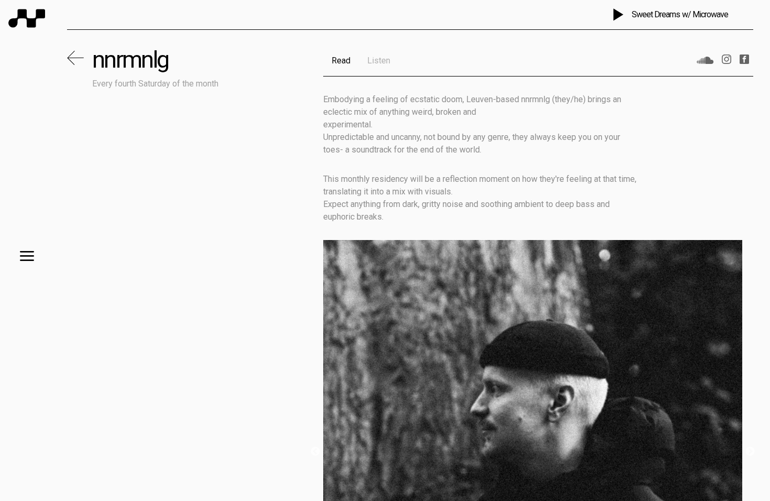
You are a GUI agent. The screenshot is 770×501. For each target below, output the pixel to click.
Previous (315, 451)
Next (750, 451)
